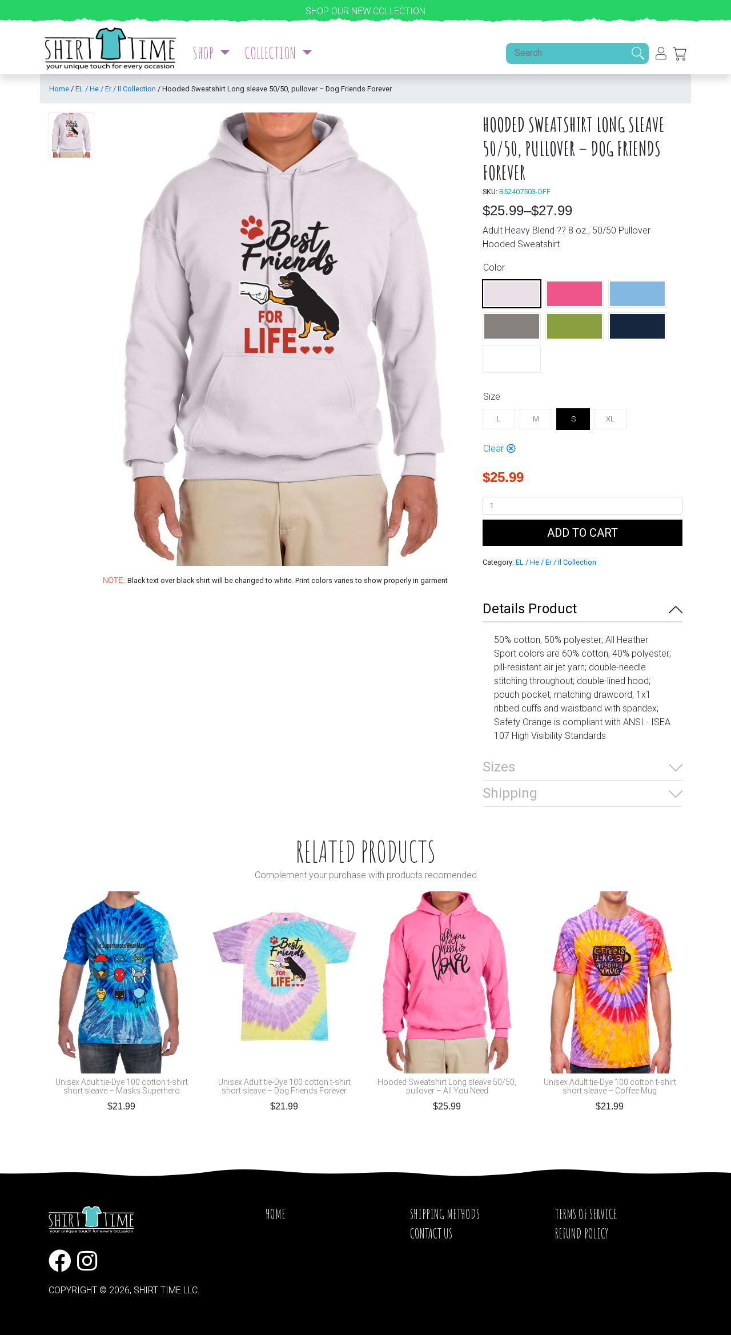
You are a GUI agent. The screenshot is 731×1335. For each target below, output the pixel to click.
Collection (271, 53)
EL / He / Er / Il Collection (115, 89)
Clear (493, 448)
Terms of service (586, 1214)
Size (491, 396)
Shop (204, 53)
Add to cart (582, 533)
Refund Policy (581, 1233)
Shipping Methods (445, 1214)
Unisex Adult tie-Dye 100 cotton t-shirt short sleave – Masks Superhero (121, 1086)
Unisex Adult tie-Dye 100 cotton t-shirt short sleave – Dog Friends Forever (284, 1086)
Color (494, 267)
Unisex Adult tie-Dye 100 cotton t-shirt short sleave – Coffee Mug (610, 1086)
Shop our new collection (365, 11)
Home (59, 89)
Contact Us (431, 1233)
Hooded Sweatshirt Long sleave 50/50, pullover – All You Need (446, 1086)
